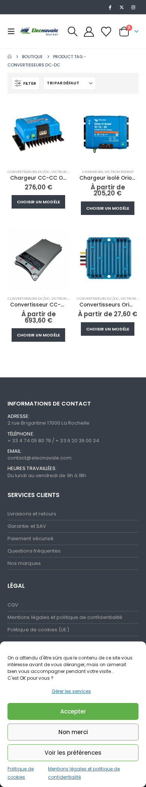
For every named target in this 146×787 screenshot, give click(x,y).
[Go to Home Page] (9, 57)
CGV (12, 604)
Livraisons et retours (31, 513)
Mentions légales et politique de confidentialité (64, 617)
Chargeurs (92, 171)
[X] (122, 7)
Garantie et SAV (26, 526)
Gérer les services (71, 691)
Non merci (73, 732)
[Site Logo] (38, 31)
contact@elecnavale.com (39, 457)
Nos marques (24, 563)
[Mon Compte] (89, 32)
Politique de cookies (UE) (38, 629)
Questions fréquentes (34, 550)
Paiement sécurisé (30, 538)
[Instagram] (133, 7)
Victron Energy (65, 171)
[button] (13, 31)
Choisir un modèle (38, 202)
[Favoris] (106, 32)
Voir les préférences (73, 753)
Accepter (73, 711)
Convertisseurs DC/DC (28, 171)
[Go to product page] (38, 132)
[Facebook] (110, 7)
